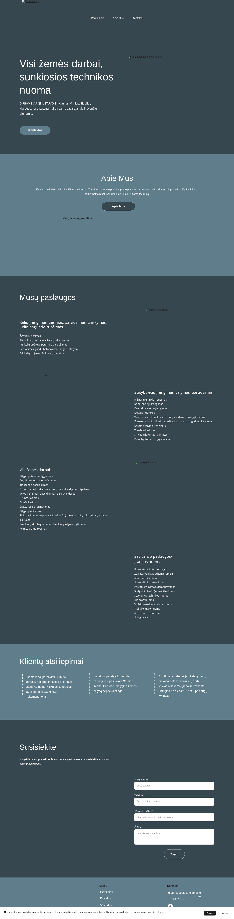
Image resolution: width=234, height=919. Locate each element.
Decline (224, 913)
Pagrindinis (97, 18)
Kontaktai (137, 18)
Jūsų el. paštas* (143, 811)
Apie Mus (118, 18)
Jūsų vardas (141, 779)
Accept (210, 913)
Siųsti (174, 854)
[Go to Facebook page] (170, 906)
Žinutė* (138, 827)
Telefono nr (140, 795)
